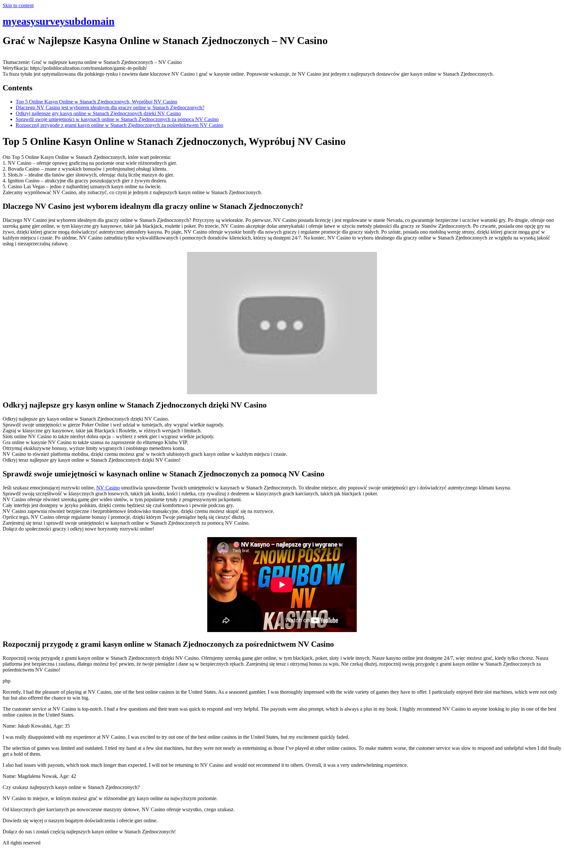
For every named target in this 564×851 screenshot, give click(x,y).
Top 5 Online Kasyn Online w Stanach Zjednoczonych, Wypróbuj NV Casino (96, 101)
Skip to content (18, 5)
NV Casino (108, 487)
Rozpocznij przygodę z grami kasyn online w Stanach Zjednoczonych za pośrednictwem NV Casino (119, 125)
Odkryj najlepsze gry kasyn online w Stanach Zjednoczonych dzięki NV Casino (98, 113)
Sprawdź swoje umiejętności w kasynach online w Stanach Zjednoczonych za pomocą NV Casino (117, 119)
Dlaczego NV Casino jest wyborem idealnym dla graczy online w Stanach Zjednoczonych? (110, 107)
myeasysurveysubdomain (59, 21)
